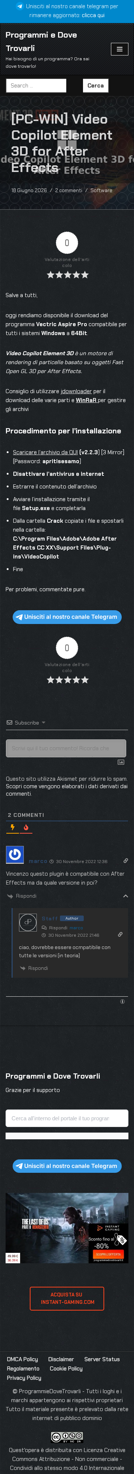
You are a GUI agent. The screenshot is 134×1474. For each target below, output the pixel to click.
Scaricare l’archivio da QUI (45, 452)
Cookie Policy (66, 1368)
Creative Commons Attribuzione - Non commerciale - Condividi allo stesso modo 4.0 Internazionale (67, 1459)
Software (101, 190)
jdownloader (76, 391)
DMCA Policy (22, 1359)
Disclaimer (61, 1359)
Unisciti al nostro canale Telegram (70, 616)
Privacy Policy (24, 1378)
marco (76, 928)
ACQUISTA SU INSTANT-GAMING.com (67, 1298)
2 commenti (68, 190)
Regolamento (23, 1368)
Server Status (102, 1359)
